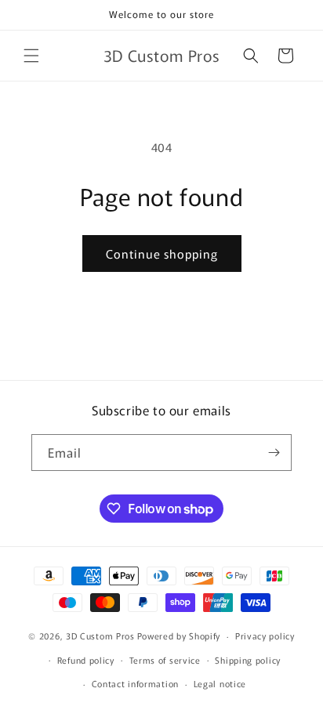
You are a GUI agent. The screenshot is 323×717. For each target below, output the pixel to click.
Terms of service (165, 660)
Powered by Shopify (179, 635)
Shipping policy (248, 660)
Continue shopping (162, 253)
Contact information (135, 683)
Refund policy (85, 660)
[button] (31, 55)
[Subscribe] (273, 452)
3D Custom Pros (100, 635)
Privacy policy (265, 635)
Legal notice (220, 683)
